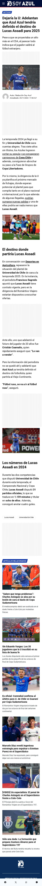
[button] (3, 3)
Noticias (7, 12)
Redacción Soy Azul (23, 95)
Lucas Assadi (9, 517)
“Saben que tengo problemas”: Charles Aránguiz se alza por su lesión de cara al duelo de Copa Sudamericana (18, 598)
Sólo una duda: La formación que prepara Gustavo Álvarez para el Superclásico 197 (19, 842)
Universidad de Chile (26, 517)
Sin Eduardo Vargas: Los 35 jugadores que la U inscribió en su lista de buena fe (19, 649)
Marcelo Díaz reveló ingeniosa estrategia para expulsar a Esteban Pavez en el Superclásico (20, 748)
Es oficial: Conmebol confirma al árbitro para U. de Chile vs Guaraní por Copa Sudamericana (20, 699)
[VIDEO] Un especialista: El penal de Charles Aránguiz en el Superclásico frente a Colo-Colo (21, 795)
